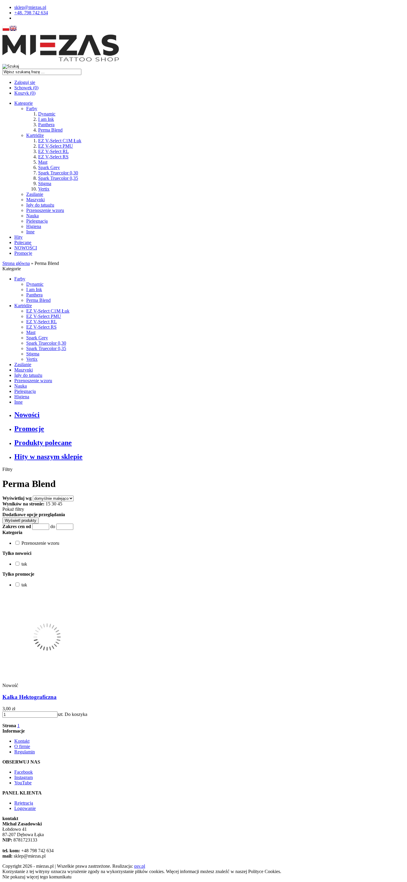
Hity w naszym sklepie (48, 456)
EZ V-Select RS (53, 156)
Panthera (46, 124)
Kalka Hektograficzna (29, 697)
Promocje (23, 253)
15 (48, 503)
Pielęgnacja (37, 221)
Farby (31, 108)
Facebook (23, 772)
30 (54, 503)
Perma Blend (50, 129)
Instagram (23, 777)
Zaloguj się (24, 82)
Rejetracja (23, 802)
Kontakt (21, 741)
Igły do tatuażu (40, 204)
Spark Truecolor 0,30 (58, 172)
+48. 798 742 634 (31, 12)
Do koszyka (76, 714)
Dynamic (46, 113)
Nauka (32, 215)
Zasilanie (34, 194)
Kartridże (35, 135)
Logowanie (25, 808)
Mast (42, 162)
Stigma (44, 183)
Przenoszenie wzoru (45, 210)
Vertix (43, 188)
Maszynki (35, 199)
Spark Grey (49, 167)
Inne (30, 231)
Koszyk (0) (24, 93)
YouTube (23, 782)
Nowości (27, 415)
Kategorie (23, 103)
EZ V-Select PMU (55, 146)
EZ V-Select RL (53, 151)
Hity (18, 237)
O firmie (22, 746)
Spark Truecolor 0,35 (58, 178)
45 (60, 503)
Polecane (22, 242)
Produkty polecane (43, 443)
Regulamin (24, 751)
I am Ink (46, 119)
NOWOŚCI (25, 247)
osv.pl (139, 866)
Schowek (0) (26, 87)
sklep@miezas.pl (30, 7)
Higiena (33, 226)
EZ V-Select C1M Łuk (59, 140)
